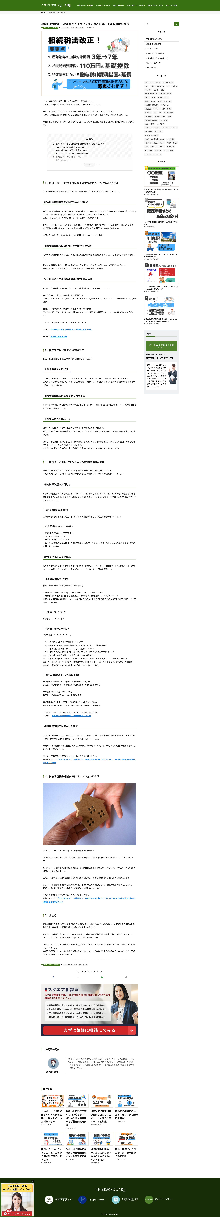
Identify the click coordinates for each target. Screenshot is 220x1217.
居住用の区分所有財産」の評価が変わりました (71, 715)
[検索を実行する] (176, 24)
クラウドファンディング (153, 154)
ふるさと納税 (168, 150)
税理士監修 (163, 120)
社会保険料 (170, 139)
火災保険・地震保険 (151, 135)
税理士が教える (163, 97)
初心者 (155, 90)
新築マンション (172, 143)
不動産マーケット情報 (152, 82)
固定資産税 (170, 147)
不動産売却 (148, 131)
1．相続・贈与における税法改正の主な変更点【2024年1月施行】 (80, 143)
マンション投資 (167, 82)
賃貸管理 (148, 112)
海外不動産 (160, 124)
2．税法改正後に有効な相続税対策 (67, 156)
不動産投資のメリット (152, 109)
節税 (72, 28)
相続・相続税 (65, 28)
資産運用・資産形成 (153, 44)
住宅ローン (164, 105)
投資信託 (158, 150)
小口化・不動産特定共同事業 (154, 139)
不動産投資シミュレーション (154, 143)
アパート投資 (149, 124)
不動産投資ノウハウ (157, 86)
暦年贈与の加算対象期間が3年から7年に (70, 147)
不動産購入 (148, 116)
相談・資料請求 (152, 67)
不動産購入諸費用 (151, 120)
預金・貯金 (158, 131)
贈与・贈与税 (79, 28)
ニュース (148, 90)
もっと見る (90, 165)
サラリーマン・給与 (164, 101)
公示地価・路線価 (165, 94)
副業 (146, 147)
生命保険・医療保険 (151, 105)
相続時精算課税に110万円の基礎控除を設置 (71, 150)
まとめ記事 (148, 150)
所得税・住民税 (160, 116)
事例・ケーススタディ (154, 63)
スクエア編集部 (53, 1072)
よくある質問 (168, 112)
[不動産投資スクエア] (56, 5)
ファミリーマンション (169, 128)
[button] (53, 977)
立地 (146, 86)
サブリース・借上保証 (152, 128)
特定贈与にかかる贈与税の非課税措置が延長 (72, 153)
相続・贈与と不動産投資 (51, 28)
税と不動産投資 (152, 48)
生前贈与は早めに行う (64, 160)
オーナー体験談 (172, 86)
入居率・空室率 (150, 101)
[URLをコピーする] (126, 977)
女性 (153, 97)
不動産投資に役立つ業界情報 (156, 58)
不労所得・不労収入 (157, 147)
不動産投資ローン (151, 94)
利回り (147, 97)
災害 (169, 116)
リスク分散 (157, 112)
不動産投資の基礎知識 (154, 39)
